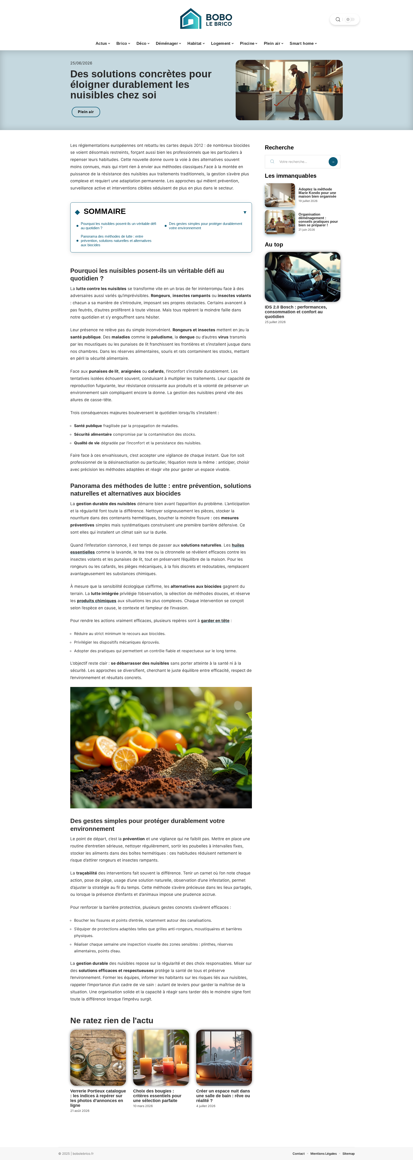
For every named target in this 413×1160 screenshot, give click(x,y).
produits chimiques (96, 600)
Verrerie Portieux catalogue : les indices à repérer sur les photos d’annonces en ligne (98, 1098)
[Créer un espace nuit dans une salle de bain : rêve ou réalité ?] (224, 1058)
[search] (338, 19)
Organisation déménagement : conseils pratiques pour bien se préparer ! (318, 219)
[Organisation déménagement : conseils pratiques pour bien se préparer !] (280, 222)
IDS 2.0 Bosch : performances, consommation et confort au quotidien (296, 312)
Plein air (86, 111)
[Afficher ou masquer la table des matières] (186, 212)
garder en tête (215, 620)
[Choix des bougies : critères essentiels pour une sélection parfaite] (161, 1058)
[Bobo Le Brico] (206, 19)
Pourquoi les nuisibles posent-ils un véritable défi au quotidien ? (118, 226)
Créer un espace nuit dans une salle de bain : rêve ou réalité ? (223, 1096)
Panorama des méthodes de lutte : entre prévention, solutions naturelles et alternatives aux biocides (116, 240)
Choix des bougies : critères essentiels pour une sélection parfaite (157, 1096)
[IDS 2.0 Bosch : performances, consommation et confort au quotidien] (302, 277)
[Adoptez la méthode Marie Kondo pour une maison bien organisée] (280, 195)
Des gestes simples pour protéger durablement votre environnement (205, 226)
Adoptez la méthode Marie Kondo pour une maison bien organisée (317, 192)
